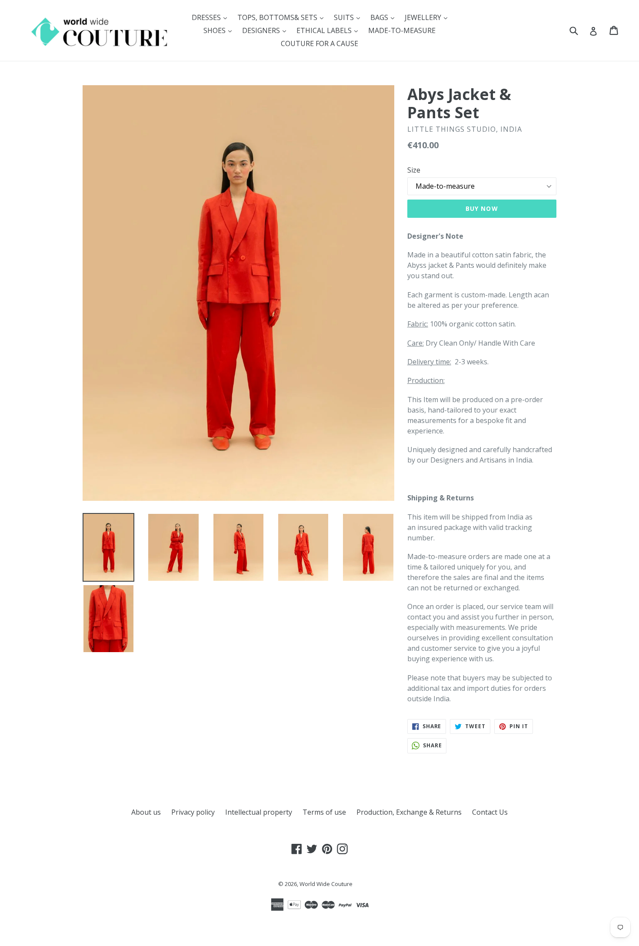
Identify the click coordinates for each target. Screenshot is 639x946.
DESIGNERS (266, 30)
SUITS (349, 17)
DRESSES (211, 17)
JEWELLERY (428, 17)
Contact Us (490, 812)
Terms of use (324, 812)
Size (413, 170)
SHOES (219, 30)
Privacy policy (193, 812)
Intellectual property (258, 812)
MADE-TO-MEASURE (402, 30)
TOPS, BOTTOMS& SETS (282, 17)
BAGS (384, 17)
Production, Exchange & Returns (409, 812)
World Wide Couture (326, 884)
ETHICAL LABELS (329, 30)
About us (146, 812)
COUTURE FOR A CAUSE (319, 43)
